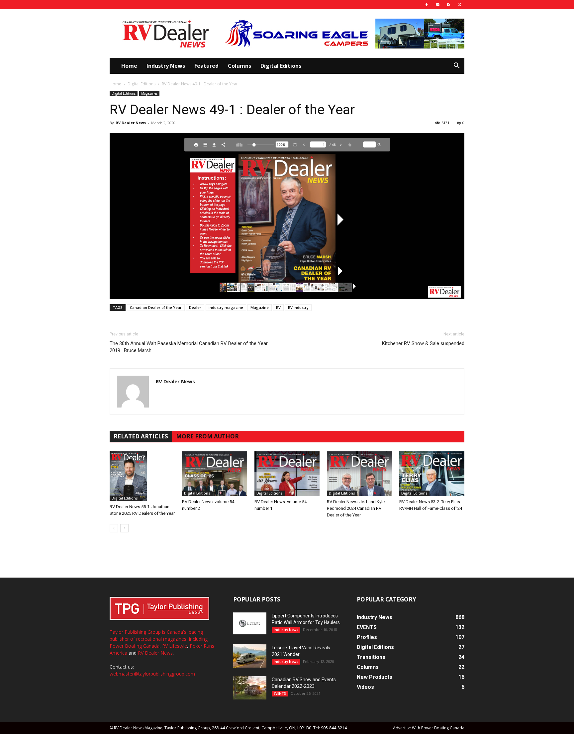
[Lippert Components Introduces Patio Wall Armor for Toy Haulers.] (249, 623)
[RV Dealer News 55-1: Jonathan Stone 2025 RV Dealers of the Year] (142, 476)
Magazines (149, 93)
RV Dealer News (131, 122)
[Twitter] (459, 4)
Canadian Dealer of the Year (156, 307)
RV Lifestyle (174, 646)
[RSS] (448, 4)
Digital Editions (280, 65)
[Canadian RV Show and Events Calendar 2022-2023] (249, 687)
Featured (206, 65)
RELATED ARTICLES (141, 436)
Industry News (165, 65)
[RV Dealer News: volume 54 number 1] (287, 473)
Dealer (195, 307)
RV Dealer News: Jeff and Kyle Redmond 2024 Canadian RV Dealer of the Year (356, 508)
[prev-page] (114, 528)
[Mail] (437, 4)
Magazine (259, 307)
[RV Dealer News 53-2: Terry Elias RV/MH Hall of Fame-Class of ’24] (431, 473)
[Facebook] (426, 4)
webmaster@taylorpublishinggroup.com (152, 674)
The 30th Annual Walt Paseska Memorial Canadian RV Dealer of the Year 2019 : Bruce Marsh (189, 346)
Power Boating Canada (134, 646)
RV (278, 307)
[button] (456, 66)
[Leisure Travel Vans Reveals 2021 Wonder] (249, 656)
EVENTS (280, 693)
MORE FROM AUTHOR (207, 436)
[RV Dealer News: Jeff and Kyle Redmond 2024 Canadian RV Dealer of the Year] (359, 473)
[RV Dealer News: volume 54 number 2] (214, 473)
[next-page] (124, 528)
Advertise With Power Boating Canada (428, 728)
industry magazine (226, 307)
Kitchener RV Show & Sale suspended (423, 343)
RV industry (298, 307)
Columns (239, 65)
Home (129, 65)
